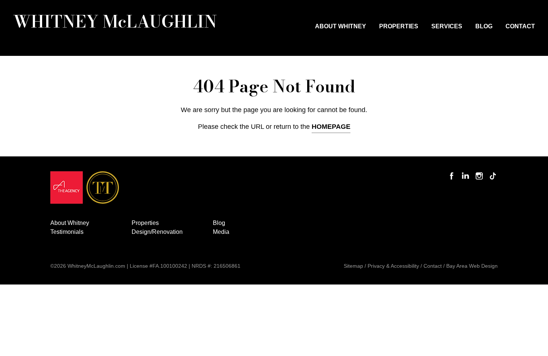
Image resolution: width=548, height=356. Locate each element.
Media (221, 232)
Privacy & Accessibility (393, 266)
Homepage (331, 126)
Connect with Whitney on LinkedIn (465, 171)
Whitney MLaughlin (115, 21)
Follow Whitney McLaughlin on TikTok (493, 171)
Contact (520, 26)
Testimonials (67, 232)
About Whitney (340, 26)
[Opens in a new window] (66, 189)
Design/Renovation (157, 232)
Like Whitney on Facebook (452, 171)
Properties (398, 26)
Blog (483, 26)
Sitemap (353, 266)
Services (446, 26)
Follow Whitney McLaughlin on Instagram (479, 171)
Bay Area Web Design (472, 266)
